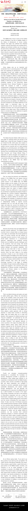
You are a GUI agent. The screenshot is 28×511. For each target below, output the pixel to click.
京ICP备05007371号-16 (14, 507)
